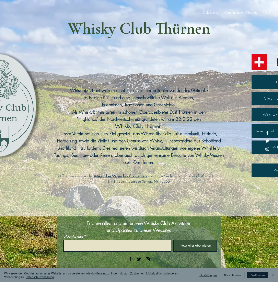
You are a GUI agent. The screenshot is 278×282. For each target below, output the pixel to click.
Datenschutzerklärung (40, 277)
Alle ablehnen (232, 275)
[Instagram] (267, 148)
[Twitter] (267, 141)
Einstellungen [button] (208, 275)
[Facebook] (267, 133)
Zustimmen (257, 275)
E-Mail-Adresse (73, 236)
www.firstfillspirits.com (205, 175)
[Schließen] (273, 275)
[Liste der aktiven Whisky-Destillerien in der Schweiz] (259, 62)
